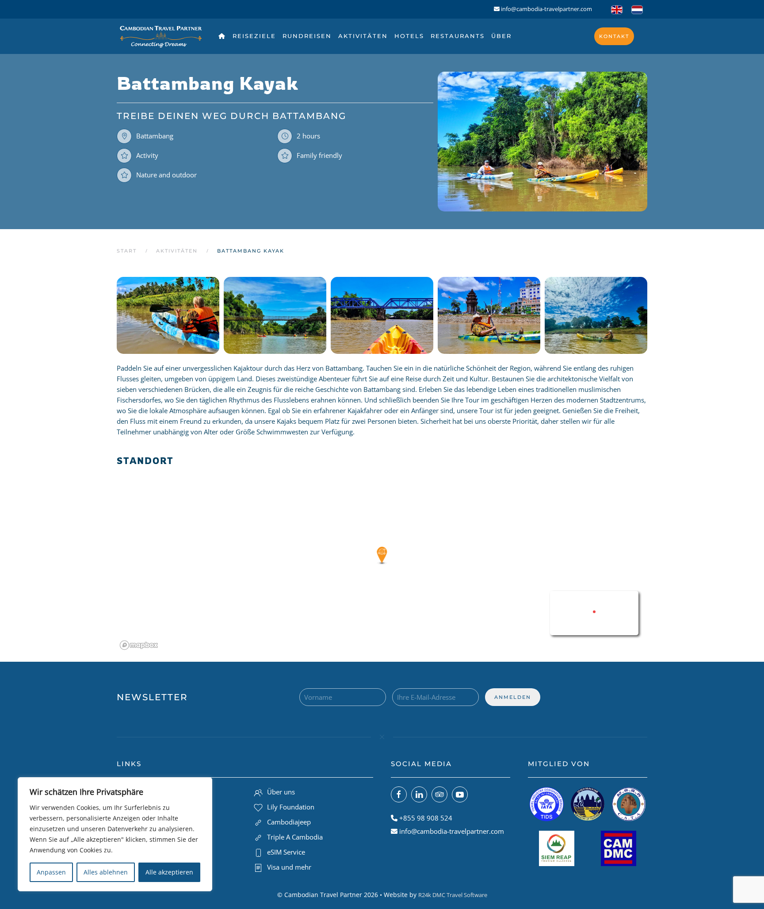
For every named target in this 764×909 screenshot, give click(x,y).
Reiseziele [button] (254, 35)
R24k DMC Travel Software (452, 895)
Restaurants (458, 35)
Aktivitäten (363, 35)
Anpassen (51, 872)
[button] (165, 315)
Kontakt (614, 36)
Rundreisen (307, 35)
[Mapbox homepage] (138, 645)
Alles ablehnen (106, 872)
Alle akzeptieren (169, 872)
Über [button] (501, 35)
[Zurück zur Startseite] (161, 36)
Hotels (409, 35)
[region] (115, 834)
